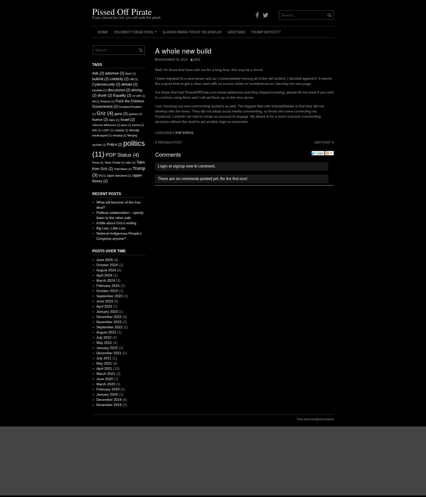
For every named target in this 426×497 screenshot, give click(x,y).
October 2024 (107, 265)
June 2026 (104, 260)
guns (121, 113)
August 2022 (106, 332)
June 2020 (104, 379)
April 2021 (104, 368)
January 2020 (107, 394)
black (130, 73)
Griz (196, 59)
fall (96, 101)
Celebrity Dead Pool (136, 33)
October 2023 (107, 291)
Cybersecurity (106, 84)
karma (138, 125)
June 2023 (104, 301)
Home (103, 32)
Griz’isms (236, 32)
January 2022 (107, 348)
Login (163, 166)
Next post (322, 142)
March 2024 (105, 280)
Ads (98, 73)
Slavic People (115, 162)
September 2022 (109, 327)
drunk (105, 95)
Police (114, 144)
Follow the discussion (329, 153)
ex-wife (138, 95)
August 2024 (106, 270)
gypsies (135, 113)
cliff (134, 79)
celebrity (119, 79)
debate (129, 84)
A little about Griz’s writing (116, 223)
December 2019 (109, 400)
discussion (119, 90)
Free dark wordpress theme (315, 419)
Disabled (99, 90)
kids (96, 130)
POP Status (185, 133)
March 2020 (105, 384)
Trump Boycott (266, 32)
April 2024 (104, 275)
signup (179, 166)
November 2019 (109, 405)
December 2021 (109, 353)
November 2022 (109, 322)
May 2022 (104, 343)
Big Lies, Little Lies (110, 228)
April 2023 (104, 306)
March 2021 (105, 374)
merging (119, 135)
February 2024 (108, 286)
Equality (122, 95)
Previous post (170, 142)
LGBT (108, 130)
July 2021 (103, 358)
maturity (121, 130)
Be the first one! (233, 179)
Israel (128, 119)
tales (131, 162)
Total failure (123, 168)
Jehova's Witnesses (106, 125)
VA (102, 175)
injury (114, 119)
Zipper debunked (119, 175)
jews (126, 125)
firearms (108, 101)
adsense (114, 73)
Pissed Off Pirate (122, 11)
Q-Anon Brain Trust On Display (192, 32)
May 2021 (104, 363)
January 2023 (107, 311)
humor (100, 119)
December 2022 (109, 317)
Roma (98, 162)
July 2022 (103, 337)
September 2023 (109, 296)
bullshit (100, 79)
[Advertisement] (148, 461)
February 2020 (108, 389)
